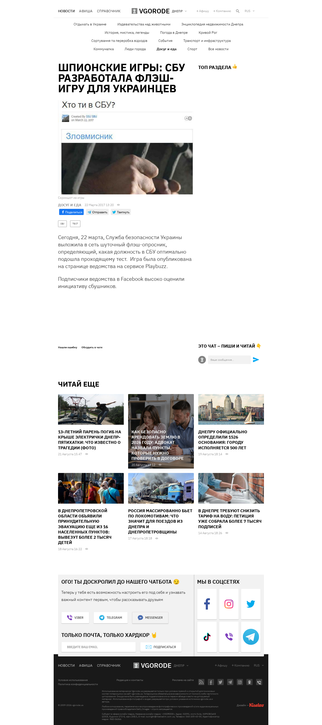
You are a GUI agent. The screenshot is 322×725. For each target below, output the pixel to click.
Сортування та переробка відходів (119, 40)
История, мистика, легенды (127, 32)
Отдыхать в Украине (90, 24)
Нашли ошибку (67, 347)
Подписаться (165, 647)
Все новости (218, 49)
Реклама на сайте (183, 680)
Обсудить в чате (92, 347)
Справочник (109, 11)
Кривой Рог (208, 32)
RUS (247, 10)
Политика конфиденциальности (78, 684)
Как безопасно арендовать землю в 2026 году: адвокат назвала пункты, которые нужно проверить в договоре (157, 445)
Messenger (154, 618)
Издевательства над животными (143, 24)
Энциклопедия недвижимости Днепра (212, 24)
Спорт (192, 49)
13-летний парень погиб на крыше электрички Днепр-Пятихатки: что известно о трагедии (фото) (89, 439)
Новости (66, 11)
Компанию (223, 10)
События (165, 40)
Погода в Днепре (174, 32)
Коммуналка (104, 49)
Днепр (179, 665)
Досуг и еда (167, 49)
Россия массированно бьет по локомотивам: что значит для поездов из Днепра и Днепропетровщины (160, 521)
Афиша (85, 11)
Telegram (114, 618)
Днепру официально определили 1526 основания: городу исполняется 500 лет (222, 439)
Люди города (135, 49)
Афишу (204, 10)
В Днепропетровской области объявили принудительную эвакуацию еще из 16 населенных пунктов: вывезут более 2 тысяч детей (84, 526)
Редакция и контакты (130, 680)
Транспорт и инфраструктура (207, 40)
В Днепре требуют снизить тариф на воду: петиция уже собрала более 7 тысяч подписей (230, 518)
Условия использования (73, 680)
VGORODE (156, 665)
